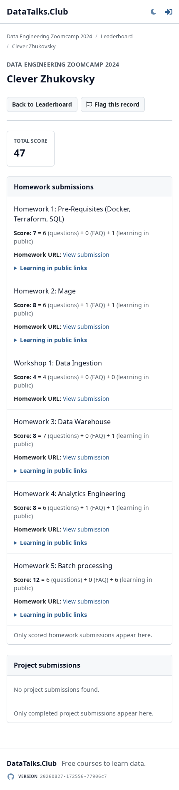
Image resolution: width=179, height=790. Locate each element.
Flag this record (116, 104)
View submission (86, 254)
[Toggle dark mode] (153, 11)
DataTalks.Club (37, 11)
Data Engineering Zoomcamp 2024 (49, 36)
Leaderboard (117, 36)
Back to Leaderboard (42, 104)
